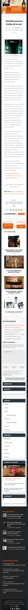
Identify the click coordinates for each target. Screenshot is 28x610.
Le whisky (6, 419)
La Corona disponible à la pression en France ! (14, 271)
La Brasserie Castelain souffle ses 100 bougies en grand (15, 515)
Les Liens (6, 426)
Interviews (6, 453)
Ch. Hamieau (16, 28)
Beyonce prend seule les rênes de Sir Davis (15, 540)
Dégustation (7, 438)
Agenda (6, 404)
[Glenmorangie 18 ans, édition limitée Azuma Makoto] (14, 241)
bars (12, 191)
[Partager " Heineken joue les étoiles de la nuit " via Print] (14, 205)
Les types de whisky (11, 422)
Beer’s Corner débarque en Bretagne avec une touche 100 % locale (16, 524)
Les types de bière (11, 415)
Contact (6, 408)
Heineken (17, 194)
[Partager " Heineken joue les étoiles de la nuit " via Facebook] (6, 202)
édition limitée (9, 194)
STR (22, 194)
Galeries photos (8, 442)
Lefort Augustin (8, 578)
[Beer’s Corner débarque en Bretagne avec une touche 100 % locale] (4, 523)
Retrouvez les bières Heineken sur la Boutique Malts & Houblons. (14, 175)
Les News (15, 30)
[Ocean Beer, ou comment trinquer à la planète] (4, 532)
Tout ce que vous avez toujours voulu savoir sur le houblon (14, 484)
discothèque (19, 191)
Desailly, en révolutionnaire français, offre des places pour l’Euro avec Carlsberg (13, 490)
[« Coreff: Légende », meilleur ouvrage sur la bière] (14, 282)
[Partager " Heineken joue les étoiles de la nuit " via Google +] (12, 202)
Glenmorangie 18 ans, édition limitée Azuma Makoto (14, 250)
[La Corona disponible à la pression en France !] (14, 262)
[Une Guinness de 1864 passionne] (4, 548)
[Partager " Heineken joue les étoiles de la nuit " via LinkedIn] (18, 202)
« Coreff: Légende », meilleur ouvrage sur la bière (14, 292)
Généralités (7, 446)
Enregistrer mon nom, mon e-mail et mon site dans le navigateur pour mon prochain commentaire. (13, 373)
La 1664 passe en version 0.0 (14, 312)
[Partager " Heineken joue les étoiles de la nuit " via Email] (21, 202)
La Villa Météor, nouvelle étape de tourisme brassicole (13, 479)
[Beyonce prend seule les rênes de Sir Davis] (4, 540)
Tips (17, 606)
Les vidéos (6, 430)
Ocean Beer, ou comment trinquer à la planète (14, 532)
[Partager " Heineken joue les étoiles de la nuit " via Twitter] (9, 202)
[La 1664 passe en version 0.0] (14, 303)
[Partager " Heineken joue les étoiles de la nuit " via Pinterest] (15, 202)
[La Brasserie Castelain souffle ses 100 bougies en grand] (4, 515)
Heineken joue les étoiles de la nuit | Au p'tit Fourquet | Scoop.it (14, 327)
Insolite (6, 449)
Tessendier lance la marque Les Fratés (14, 565)
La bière (6, 411)
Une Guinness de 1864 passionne (16, 547)
